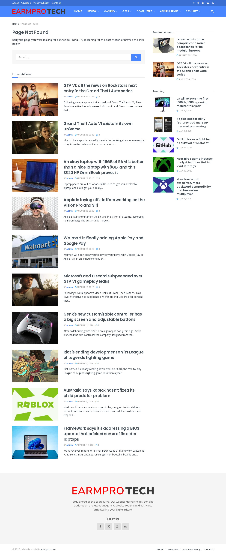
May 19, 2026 (185, 110)
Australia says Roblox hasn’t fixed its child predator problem (99, 393)
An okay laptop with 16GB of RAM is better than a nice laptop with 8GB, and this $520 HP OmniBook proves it (104, 167)
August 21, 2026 (85, 325)
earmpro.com (48, 549)
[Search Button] (212, 11)
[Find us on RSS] (213, 3)
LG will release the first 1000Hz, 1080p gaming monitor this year (192, 102)
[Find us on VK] (208, 3)
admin (69, 96)
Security (192, 11)
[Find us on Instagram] (117, 526)
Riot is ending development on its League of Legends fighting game (104, 354)
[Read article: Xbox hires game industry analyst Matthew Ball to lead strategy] (163, 164)
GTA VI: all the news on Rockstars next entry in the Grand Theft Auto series (100, 88)
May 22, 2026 (185, 147)
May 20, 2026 (185, 170)
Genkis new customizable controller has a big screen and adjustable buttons (103, 316)
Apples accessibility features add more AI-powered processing (192, 122)
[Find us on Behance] (125, 526)
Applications (169, 11)
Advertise (26, 2)
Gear (125, 11)
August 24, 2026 (85, 96)
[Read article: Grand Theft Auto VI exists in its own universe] (35, 137)
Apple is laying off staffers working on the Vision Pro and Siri (104, 202)
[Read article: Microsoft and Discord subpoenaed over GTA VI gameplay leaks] (35, 290)
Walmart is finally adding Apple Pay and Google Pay (104, 240)
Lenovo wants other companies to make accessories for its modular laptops (191, 45)
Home (78, 11)
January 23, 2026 (187, 55)
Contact (56, 2)
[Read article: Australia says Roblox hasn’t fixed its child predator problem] (35, 404)
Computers (144, 11)
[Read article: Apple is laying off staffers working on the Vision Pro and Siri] (35, 213)
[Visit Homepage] (38, 11)
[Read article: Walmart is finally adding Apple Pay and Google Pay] (35, 251)
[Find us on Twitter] (198, 3)
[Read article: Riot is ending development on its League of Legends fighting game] (35, 366)
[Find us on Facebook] (194, 3)
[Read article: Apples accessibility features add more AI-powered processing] (163, 124)
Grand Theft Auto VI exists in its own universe (98, 126)
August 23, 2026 (85, 134)
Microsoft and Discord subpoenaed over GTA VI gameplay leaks (103, 278)
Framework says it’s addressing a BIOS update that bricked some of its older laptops (101, 434)
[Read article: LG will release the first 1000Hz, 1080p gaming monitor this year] (163, 104)
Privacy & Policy (41, 2)
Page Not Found (30, 23)
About (15, 2)
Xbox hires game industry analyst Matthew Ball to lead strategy (195, 162)
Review (91, 11)
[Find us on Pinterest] (203, 3)
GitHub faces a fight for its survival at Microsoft (193, 141)
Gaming (109, 11)
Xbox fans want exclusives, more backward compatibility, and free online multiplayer (194, 186)
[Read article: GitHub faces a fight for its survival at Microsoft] (163, 145)
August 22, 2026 (85, 178)
